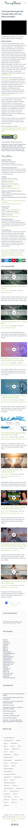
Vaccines (3, 256)
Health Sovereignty (9, 768)
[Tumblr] (17, 260)
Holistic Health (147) (7, 658)
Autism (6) (5, 639)
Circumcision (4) (6, 642)
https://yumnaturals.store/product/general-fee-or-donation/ (13, 201)
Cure (6, 751)
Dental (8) (5, 647)
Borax (6, 746)
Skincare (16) (6, 671)
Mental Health (18, 777)
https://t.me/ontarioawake (11, 216)
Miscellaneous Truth (5, 255)
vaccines (14, 799)
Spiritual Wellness (15, 791)
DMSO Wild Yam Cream (8, 705)
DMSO (3, 292)
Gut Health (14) (6, 655)
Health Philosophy (20, 251)
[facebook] (12, 824)
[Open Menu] (2, 3)
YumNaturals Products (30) (9, 677)
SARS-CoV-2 (20, 788)
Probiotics (7, 785)
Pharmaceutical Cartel (10, 782)
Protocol (15, 785)
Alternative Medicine (9, 737)
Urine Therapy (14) (7, 674)
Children (6, 749)
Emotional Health (8, 757)
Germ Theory (14, 763)
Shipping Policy (21, 818)
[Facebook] (3, 260)
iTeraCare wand (7, 74)
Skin (5, 791)
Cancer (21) (5, 641)
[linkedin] (17, 824)
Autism (6, 743)
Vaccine (6, 799)
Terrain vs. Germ (19, 255)
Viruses (6, 802)
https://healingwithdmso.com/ (12, 188)
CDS (19, 746)
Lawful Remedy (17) (7, 661)
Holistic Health (4, 253)
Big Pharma (14, 743)
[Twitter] (6, 260)
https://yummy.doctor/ (12, 180)
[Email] (23, 260)
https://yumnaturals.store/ (11, 183)
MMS (6, 780)
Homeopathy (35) (7, 659)
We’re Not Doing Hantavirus (9, 711)
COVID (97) (5, 645)
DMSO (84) (5, 650)
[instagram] (15, 824)
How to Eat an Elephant (8, 713)
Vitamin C (14, 802)
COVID (4, 251)
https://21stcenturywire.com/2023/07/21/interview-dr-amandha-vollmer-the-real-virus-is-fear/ (13, 129)
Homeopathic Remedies (10, 774)
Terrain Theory (8, 796)
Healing (6, 765)
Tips (16, 796)
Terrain (15, 794)
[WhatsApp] (20, 260)
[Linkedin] (10, 260)
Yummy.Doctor (6, 250)
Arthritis (18, 740)
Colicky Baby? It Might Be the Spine (11, 715)
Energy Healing (8, 760)
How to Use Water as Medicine (10, 717)
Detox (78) (5, 649)
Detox (3, 327)
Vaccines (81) (6, 676)
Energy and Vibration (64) (9, 653)
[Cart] (25, 3)
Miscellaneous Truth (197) (9, 662)
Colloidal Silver (16, 749)
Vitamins (6, 805)
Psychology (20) (6, 668)
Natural (12, 780)
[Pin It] (13, 260)
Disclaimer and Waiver (11, 818)
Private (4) (5, 667)
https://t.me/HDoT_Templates (12, 213)
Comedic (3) (6, 644)
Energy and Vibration (11, 251)
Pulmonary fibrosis (9, 788)
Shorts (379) (6, 670)
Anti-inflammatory (9, 740)
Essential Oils (18, 760)
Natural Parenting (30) (8, 664)
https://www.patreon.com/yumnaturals (11, 204)
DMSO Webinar (9, 550)
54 (18, 603)
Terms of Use (19, 816)
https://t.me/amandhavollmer (13, 210)
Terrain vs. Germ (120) (8, 673)
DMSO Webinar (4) (7, 652)
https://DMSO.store (15, 185)
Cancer (12, 746)
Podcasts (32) (6, 665)
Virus (21, 799)
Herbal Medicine (8, 771)
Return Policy (14, 820)
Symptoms (7, 794)
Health (13, 765)
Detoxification (8, 754)
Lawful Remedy (18, 253)
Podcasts (13, 255)
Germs (6, 763)
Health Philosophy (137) (8, 656)
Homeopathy (11, 253)
